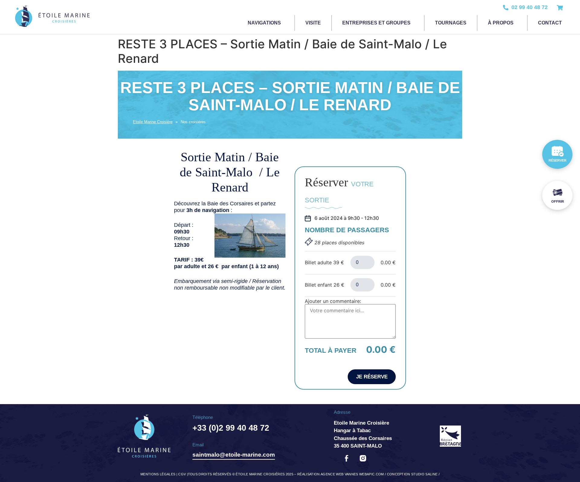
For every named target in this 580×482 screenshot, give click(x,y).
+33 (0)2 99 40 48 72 (230, 427)
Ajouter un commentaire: (333, 301)
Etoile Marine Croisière (152, 122)
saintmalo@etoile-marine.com (233, 454)
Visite (313, 22)
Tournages (450, 22)
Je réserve (372, 377)
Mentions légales (157, 474)
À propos (501, 22)
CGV (182, 474)
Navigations (264, 22)
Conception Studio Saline (412, 474)
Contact (550, 22)
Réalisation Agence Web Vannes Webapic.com (340, 474)
